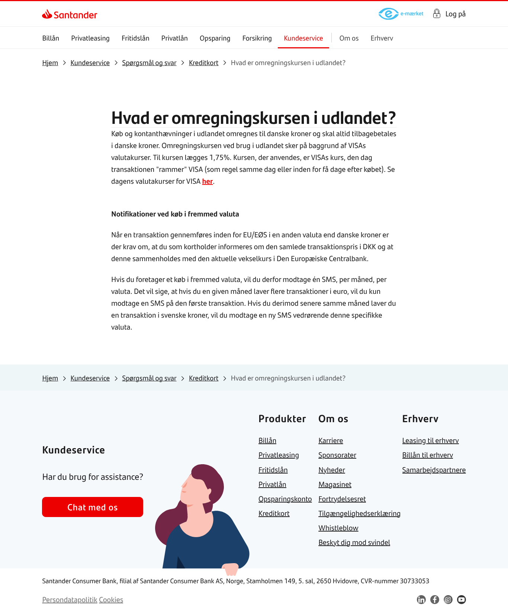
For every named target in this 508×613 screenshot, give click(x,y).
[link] (49, 13)
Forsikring (257, 38)
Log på (456, 14)
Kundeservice (303, 38)
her (207, 181)
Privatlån (174, 38)
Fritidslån (135, 38)
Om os (349, 38)
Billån (50, 38)
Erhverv (381, 38)
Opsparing (215, 38)
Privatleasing (90, 38)
